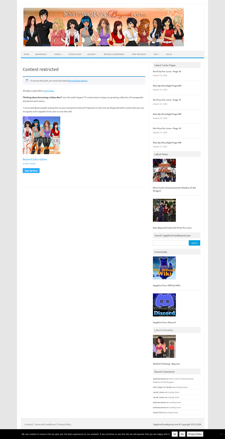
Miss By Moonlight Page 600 (167, 85)
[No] (221, 434)
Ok (174, 434)
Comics (57, 54)
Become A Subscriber (114, 54)
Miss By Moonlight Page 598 (167, 142)
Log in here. (48, 90)
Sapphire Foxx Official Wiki (166, 285)
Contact (28, 424)
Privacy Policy (64, 424)
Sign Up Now (31, 170)
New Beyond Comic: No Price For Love (172, 227)
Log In (169, 54)
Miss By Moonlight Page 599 (167, 114)
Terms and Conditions (45, 424)
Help (156, 54)
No (182, 434)
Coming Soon (75, 54)
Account (91, 54)
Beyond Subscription (77, 80)
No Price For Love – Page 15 (167, 99)
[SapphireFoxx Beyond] (103, 45)
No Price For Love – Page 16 (167, 71)
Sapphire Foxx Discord (164, 322)
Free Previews (139, 54)
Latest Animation (163, 329)
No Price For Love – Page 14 (167, 128)
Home (26, 54)
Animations (40, 54)
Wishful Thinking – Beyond (166, 363)
